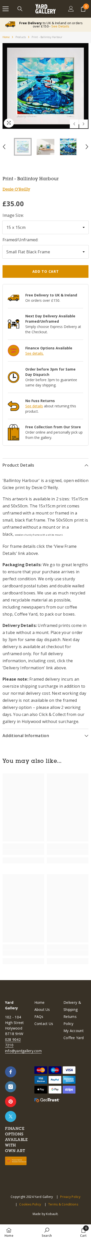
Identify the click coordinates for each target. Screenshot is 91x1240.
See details (34, 406)
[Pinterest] (10, 1101)
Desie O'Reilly (16, 189)
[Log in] (71, 9)
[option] (45, 86)
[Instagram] (10, 1086)
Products (20, 37)
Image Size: (13, 215)
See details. (34, 353)
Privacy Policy (70, 1197)
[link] (23, 852)
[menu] (6, 9)
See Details (60, 26)
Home (6, 37)
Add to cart (45, 271)
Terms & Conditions (63, 1204)
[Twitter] (10, 1116)
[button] (74, 123)
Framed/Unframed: (20, 240)
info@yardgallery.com (23, 1050)
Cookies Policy (30, 1204)
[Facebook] (10, 1071)
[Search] (20, 9)
